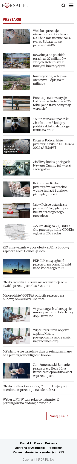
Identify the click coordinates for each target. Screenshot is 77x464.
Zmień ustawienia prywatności (34, 452)
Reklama (51, 443)
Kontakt (25, 443)
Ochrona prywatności (30, 448)
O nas (38, 443)
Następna (57, 416)
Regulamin (55, 448)
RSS (61, 452)
